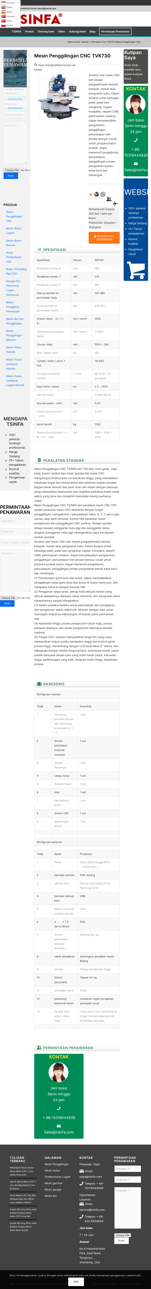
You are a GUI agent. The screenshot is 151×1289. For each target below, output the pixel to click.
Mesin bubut (52, 1170)
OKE (76, 1281)
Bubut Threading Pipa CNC (16, 271)
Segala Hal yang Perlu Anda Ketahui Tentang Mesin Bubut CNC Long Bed (23, 1213)
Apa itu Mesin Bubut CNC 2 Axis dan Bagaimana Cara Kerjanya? (23, 1185)
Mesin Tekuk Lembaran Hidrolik (14, 364)
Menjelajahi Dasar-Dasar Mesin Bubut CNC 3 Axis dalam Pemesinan (22, 1171)
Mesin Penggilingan (57, 1164)
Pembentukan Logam (57, 1176)
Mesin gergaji (53, 1189)
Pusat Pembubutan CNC (14, 257)
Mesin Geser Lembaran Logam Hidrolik (15, 380)
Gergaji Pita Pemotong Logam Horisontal (13, 287)
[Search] (139, 31)
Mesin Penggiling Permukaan (13, 307)
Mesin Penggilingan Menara (14, 335)
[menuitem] (16, 31)
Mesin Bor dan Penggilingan (15, 321)
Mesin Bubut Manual (14, 243)
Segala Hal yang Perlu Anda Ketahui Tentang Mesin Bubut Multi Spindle (23, 1226)
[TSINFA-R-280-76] (37, 19)
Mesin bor (51, 1195)
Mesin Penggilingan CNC (14, 216)
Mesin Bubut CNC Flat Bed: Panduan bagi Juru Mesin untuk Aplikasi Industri (23, 1199)
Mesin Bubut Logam (14, 230)
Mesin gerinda (53, 1183)
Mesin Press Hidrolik (13, 349)
